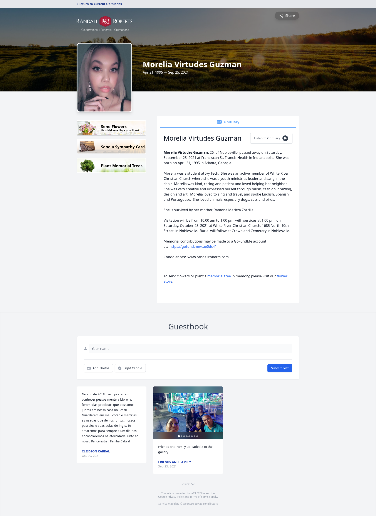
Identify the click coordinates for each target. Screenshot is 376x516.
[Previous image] (157, 412)
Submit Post (280, 368)
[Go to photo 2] (181, 436)
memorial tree (219, 276)
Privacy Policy (176, 497)
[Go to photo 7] (194, 436)
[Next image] (218, 412)
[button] (188, 412)
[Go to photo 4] (187, 436)
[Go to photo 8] (197, 436)
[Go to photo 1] (179, 436)
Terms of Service (200, 497)
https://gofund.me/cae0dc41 (193, 246)
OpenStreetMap (192, 504)
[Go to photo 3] (184, 436)
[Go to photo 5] (189, 436)
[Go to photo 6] (192, 436)
